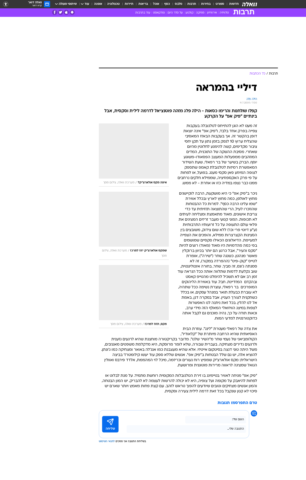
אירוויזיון (212, 12)
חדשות (234, 4)
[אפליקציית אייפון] (66, 12)
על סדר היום (175, 12)
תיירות (129, 4)
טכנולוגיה (113, 4)
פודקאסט (159, 12)
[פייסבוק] (54, 12)
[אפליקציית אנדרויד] (72, 12)
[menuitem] (231, 4)
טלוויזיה (224, 12)
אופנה (98, 4)
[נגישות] (5, 4)
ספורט (220, 4)
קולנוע (189, 12)
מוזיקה (200, 12)
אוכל (156, 4)
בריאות (143, 4)
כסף (167, 4)
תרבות (191, 4)
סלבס (178, 4)
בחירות (206, 4)
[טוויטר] (60, 12)
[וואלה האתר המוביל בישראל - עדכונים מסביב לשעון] (249, 4)
